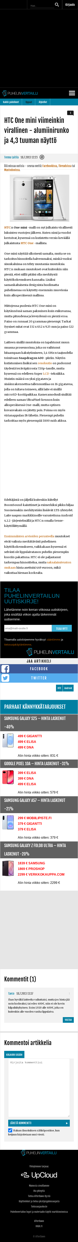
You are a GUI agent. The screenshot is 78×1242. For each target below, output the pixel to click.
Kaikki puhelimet (11, 102)
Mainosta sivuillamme (39, 1185)
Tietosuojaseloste (39, 1206)
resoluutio (45, 363)
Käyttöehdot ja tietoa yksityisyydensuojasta (39, 1201)
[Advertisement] (39, 48)
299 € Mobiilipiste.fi (34, 818)
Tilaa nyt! (62, 628)
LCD (46, 373)
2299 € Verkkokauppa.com (41, 874)
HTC (7, 227)
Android (68, 688)
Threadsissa (64, 166)
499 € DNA (26, 747)
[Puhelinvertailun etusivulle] (39, 1153)
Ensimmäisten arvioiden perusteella (29, 536)
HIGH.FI (39, 1226)
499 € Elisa (27, 741)
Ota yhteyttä (39, 1190)
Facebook (39, 669)
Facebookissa (49, 166)
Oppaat (29, 102)
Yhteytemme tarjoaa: (39, 1166)
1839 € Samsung (31, 863)
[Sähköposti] (42, 158)
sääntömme (53, 639)
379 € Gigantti (30, 823)
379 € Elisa (27, 829)
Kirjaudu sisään (14, 1054)
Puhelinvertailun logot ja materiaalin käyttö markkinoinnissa (39, 1211)
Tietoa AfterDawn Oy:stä (39, 1196)
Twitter (39, 678)
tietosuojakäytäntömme (17, 644)
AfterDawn (39, 1221)
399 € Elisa (27, 773)
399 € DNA (26, 778)
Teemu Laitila (11, 157)
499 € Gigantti (30, 736)
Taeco (11, 993)
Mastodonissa (12, 170)
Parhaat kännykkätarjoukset (35, 707)
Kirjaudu (70, 4)
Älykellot (43, 102)
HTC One (27, 243)
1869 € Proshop (31, 869)
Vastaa (68, 1019)
